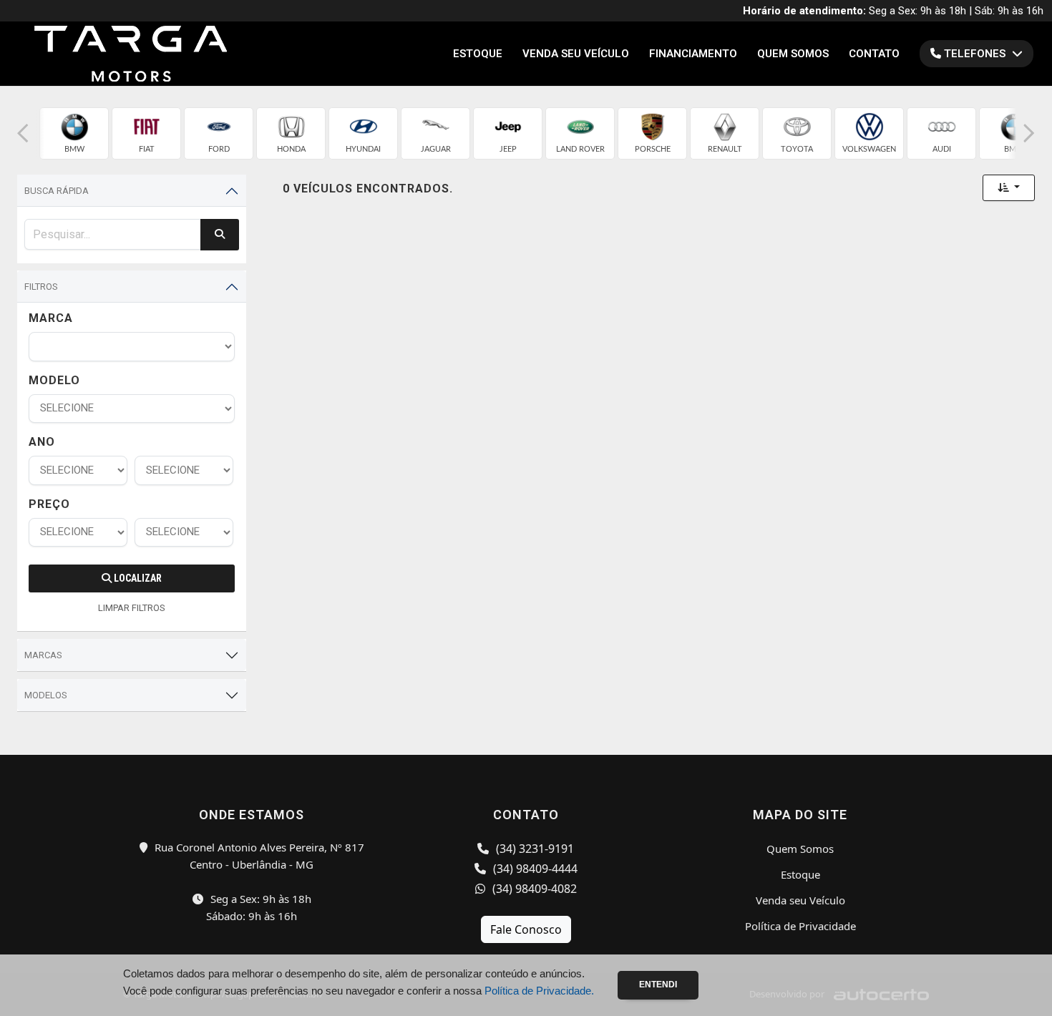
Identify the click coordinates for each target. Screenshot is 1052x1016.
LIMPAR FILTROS (131, 607)
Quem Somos (793, 53)
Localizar (137, 578)
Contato (874, 53)
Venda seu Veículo (575, 53)
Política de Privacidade (800, 926)
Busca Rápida (56, 190)
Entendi (658, 985)
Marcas (43, 655)
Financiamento (693, 53)
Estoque (477, 53)
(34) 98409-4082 (533, 889)
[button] (22, 133)
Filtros (41, 286)
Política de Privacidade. (539, 991)
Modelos (45, 695)
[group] (74, 133)
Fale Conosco (526, 929)
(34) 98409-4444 (534, 868)
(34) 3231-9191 (533, 848)
